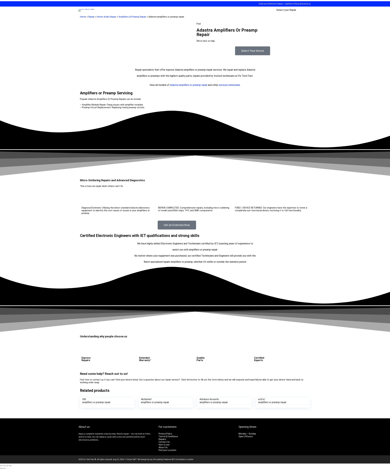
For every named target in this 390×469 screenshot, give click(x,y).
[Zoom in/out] (10, 465)
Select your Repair (286, 10)
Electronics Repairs (276, 4)
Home (83, 16)
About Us (163, 447)
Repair (91, 16)
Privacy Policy (165, 433)
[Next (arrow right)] (4, 468)
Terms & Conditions (168, 436)
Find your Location (167, 450)
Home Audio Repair (106, 16)
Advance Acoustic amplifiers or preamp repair (214, 401)
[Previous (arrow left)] (1, 468)
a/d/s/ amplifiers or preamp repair (272, 401)
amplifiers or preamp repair (193, 85)
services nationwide (229, 85)
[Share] (4, 465)
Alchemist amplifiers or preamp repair (155, 401)
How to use (164, 444)
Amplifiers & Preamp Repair (132, 16)
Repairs (162, 439)
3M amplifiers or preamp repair (96, 401)
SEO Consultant (178, 459)
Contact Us (164, 442)
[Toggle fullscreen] (7, 465)
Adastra (174, 85)
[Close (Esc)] (1, 465)
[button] (252, 50)
